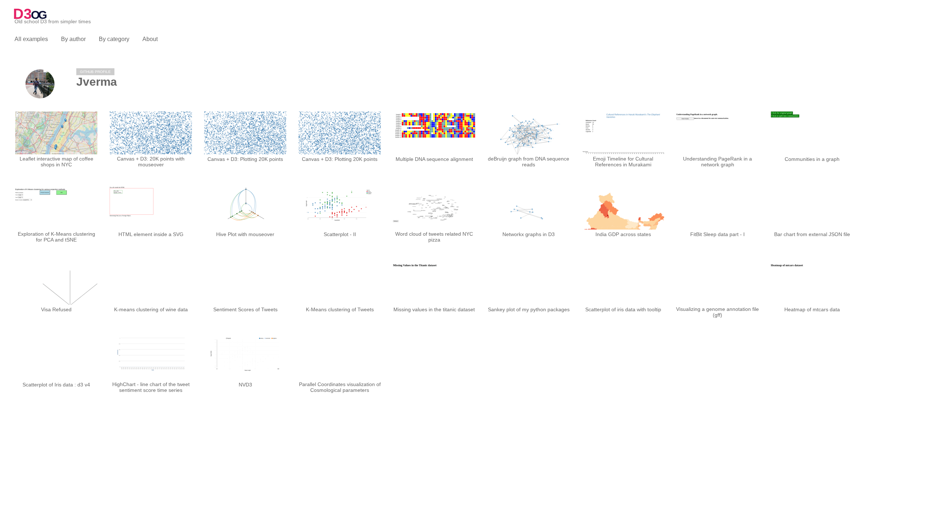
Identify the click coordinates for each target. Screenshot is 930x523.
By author (73, 39)
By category (114, 39)
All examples (31, 39)
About (150, 39)
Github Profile (95, 72)
